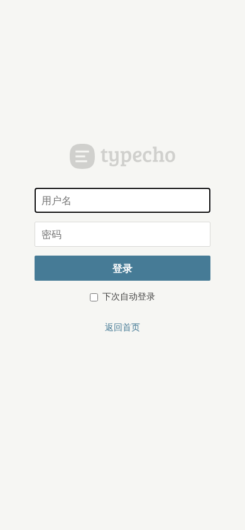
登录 (122, 268)
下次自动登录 (127, 295)
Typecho (123, 156)
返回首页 (122, 326)
